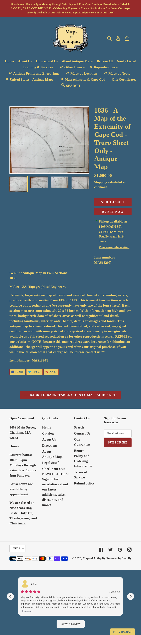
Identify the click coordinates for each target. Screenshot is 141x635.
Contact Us (82, 433)
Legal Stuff (50, 462)
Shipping (100, 182)
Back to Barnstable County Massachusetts (73, 395)
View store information (114, 247)
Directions (49, 445)
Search (79, 427)
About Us (49, 439)
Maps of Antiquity (94, 558)
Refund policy (84, 483)
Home (46, 427)
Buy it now (113, 211)
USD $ (16, 548)
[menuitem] (9, 61)
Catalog (48, 433)
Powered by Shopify (119, 558)
